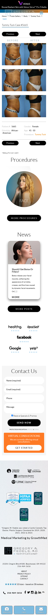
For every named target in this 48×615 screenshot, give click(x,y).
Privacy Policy (24, 574)
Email (41, 612)
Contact (24, 579)
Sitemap (24, 576)
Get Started (24, 447)
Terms (36, 429)
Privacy (30, 429)
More (16, 297)
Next (38, 34)
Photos (6, 612)
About (24, 571)
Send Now (24, 422)
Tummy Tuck (40, 134)
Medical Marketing (13, 538)
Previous (10, 34)
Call (24, 612)
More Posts (24, 309)
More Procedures (24, 218)
